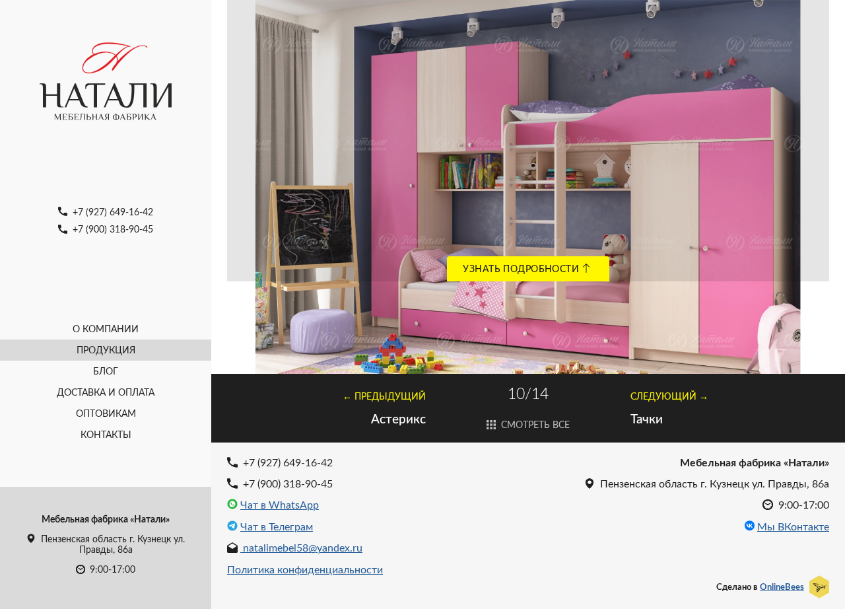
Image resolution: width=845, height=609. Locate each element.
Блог (105, 370)
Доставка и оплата (105, 392)
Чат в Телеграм (276, 526)
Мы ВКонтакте (793, 526)
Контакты (106, 434)
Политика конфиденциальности (305, 569)
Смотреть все (534, 424)
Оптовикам (106, 413)
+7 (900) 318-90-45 (111, 228)
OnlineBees (782, 586)
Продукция (106, 349)
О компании (106, 328)
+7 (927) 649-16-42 (111, 211)
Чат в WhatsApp (279, 505)
